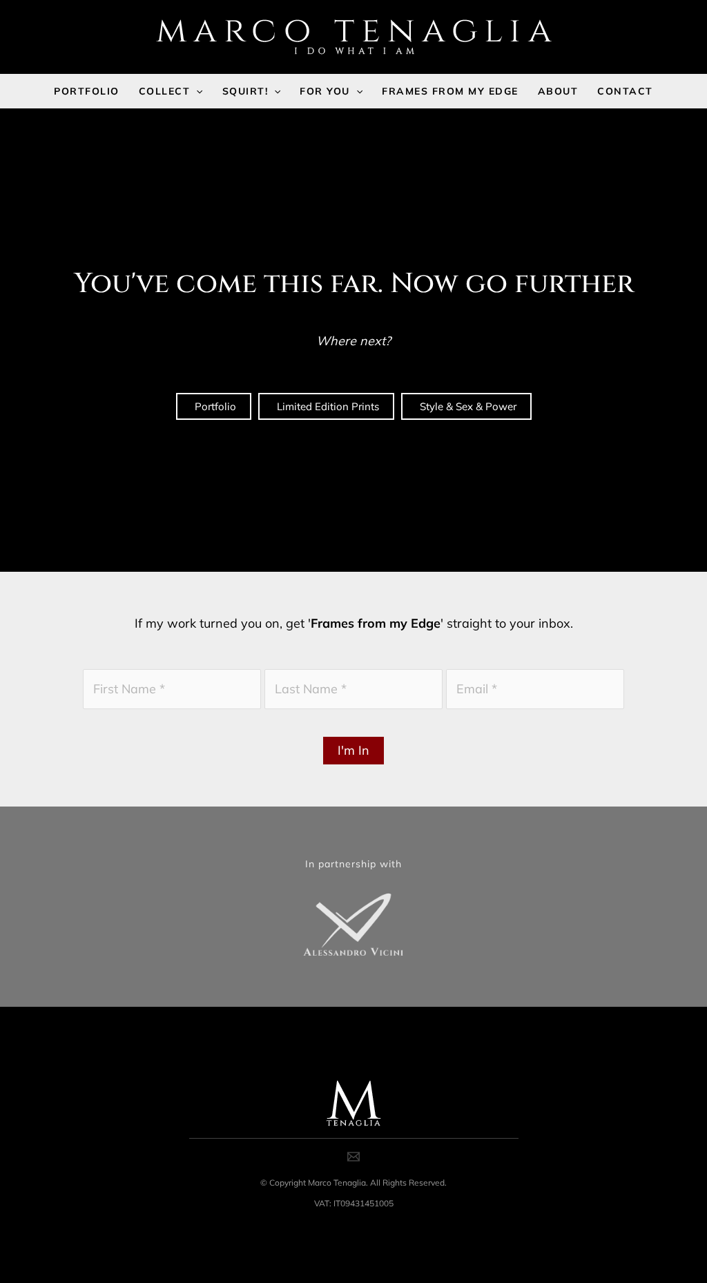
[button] (196, 91)
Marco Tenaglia (337, 1182)
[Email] (353, 1156)
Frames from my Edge (375, 623)
